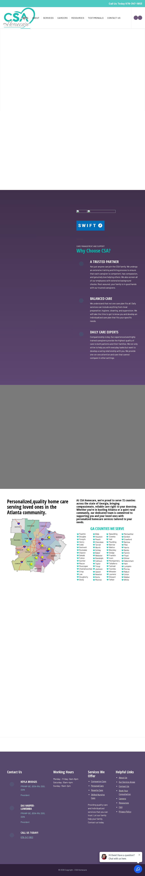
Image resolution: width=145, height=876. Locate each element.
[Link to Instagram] (140, 18)
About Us (123, 777)
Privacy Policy (125, 811)
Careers (122, 798)
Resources (124, 803)
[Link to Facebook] (136, 18)
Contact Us (124, 786)
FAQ (120, 807)
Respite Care (97, 790)
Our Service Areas (127, 782)
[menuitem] (25, 18)
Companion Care (98, 781)
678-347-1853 (27, 837)
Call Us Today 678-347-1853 (125, 3)
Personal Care (97, 785)
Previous (2, 69)
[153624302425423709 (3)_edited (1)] (19, 18)
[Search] (125, 18)
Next (142, 69)
